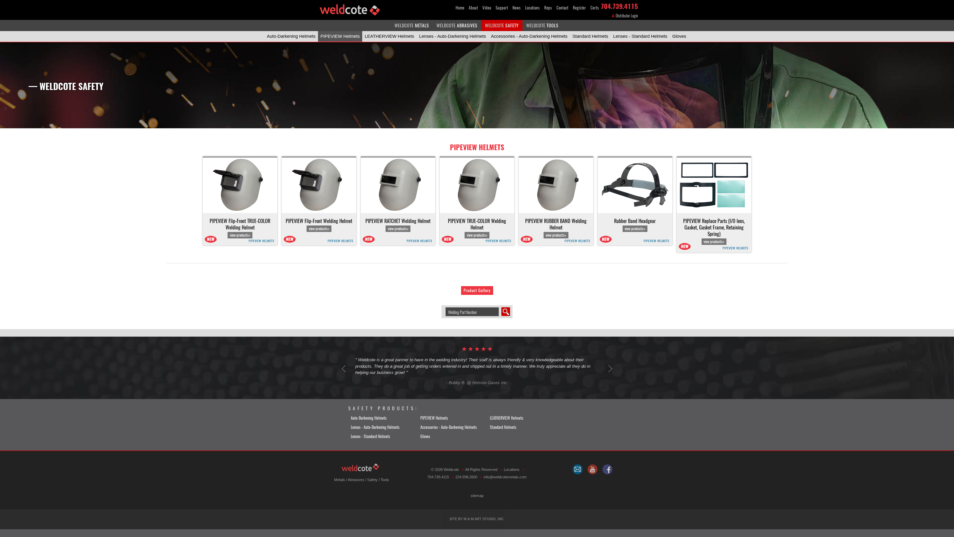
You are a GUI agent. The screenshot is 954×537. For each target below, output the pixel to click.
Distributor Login (626, 15)
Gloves (679, 36)
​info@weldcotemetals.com (505, 477)
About (473, 7)
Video (486, 7)
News (517, 7)
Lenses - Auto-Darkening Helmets (452, 36)
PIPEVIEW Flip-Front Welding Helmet (319, 224)
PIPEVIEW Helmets (340, 36)
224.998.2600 (466, 477)
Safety (372, 480)
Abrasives (356, 480)
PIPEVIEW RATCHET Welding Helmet (398, 224)
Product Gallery (477, 290)
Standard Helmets (590, 36)
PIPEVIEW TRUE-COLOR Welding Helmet (477, 228)
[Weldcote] (592, 469)
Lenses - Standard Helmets (640, 36)
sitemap (477, 495)
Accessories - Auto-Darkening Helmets (529, 36)
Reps (548, 7)
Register (579, 7)
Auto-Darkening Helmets (291, 36)
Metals (339, 480)
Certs (595, 7)
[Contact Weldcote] (578, 469)
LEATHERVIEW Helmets (389, 36)
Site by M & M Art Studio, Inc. (477, 519)
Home (460, 7)
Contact (562, 7)
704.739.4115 (619, 5)
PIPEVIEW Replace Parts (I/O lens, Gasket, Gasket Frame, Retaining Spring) (714, 231)
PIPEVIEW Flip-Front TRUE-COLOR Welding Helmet (240, 228)
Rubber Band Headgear (635, 224)
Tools (385, 480)
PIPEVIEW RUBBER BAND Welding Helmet (556, 228)
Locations (532, 7)
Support (502, 7)
